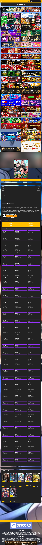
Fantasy (8, 203)
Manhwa (39, 188)
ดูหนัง (27, 521)
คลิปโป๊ (21, 521)
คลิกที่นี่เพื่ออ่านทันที (21, 4)
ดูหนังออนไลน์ (14, 521)
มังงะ (17, 521)
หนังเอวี (24, 521)
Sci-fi (13, 203)
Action (4, 203)
